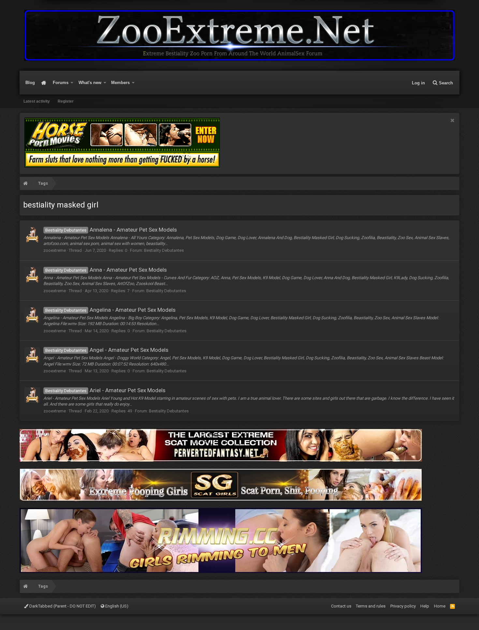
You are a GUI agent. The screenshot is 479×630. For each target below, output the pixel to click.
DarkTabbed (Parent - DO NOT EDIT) (62, 606)
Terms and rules (370, 606)
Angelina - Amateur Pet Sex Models (110, 310)
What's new (90, 82)
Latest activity (36, 101)
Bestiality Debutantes (164, 250)
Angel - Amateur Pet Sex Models (106, 350)
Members (120, 82)
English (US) (116, 606)
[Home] (25, 184)
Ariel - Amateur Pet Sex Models (105, 390)
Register (66, 101)
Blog (30, 82)
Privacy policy (403, 606)
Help (424, 606)
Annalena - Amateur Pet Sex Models (111, 229)
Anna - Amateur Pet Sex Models (106, 269)
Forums (60, 82)
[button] (72, 82)
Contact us (341, 606)
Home (44, 82)
